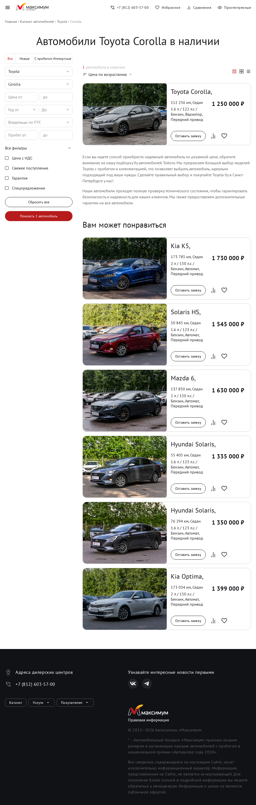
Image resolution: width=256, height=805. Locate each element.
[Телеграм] (147, 684)
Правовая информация (148, 719)
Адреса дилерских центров (44, 672)
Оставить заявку (188, 136)
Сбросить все (38, 202)
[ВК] (133, 684)
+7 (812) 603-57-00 (35, 684)
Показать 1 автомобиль (39, 216)
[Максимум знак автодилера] (32, 7)
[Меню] (7, 7)
